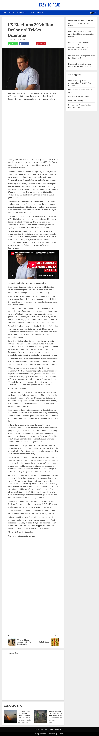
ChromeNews (51, 734)
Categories (21, 13)
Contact (40, 13)
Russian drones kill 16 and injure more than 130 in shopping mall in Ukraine (55, 715)
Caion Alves (12, 39)
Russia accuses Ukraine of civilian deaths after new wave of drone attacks (24, 715)
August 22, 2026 (24, 722)
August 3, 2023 (21, 39)
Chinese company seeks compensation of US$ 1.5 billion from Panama (79, 83)
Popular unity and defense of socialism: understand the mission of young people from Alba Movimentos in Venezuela (80, 46)
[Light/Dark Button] (92, 13)
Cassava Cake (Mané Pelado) (78, 96)
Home (4, 13)
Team (32, 13)
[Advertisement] (33, 114)
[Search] (96, 13)
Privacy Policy (58, 729)
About (11, 13)
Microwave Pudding (75, 101)
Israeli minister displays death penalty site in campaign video (79, 65)
